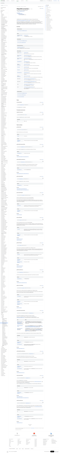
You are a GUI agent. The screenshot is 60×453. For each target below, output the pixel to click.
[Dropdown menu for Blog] (28, 1)
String (20, 52)
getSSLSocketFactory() (19, 422)
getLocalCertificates (26, 64)
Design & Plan (12, 0)
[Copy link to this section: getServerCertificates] (23, 285)
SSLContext (20, 322)
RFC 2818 (29, 20)
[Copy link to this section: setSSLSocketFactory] (23, 400)
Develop (17, 0)
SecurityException (19, 344)
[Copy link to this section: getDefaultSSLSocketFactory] (25, 159)
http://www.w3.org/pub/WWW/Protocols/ (22, 20)
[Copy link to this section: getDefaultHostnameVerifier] (25, 144)
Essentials (8, 0)
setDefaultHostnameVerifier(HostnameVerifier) (23, 156)
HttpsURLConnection (19, 328)
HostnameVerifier (19, 55)
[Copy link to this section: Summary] (20, 26)
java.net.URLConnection (20, 13)
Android (17, 448)
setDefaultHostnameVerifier (27, 78)
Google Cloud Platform (27, 448)
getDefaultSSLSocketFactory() (20, 372)
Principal (20, 245)
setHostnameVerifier (26, 84)
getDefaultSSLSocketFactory (27, 58)
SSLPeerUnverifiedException (19, 262)
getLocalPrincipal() (19, 214)
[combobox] (43, 0)
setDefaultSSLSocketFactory (27, 81)
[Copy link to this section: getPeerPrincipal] (22, 242)
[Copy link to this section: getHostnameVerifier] (23, 176)
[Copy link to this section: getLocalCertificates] (23, 192)
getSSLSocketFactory (26, 72)
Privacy (10, 451)
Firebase (23, 448)
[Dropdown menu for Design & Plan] (15, 1)
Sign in (58, 0)
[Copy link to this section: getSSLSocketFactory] (23, 269)
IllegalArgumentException (19, 342)
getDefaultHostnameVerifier (27, 55)
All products (32, 448)
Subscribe (52, 451)
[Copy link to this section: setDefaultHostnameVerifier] (25, 310)
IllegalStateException (18, 140)
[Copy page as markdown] (31, 8)
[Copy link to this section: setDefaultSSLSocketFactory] (25, 351)
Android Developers (18, 6)
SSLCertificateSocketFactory (31, 326)
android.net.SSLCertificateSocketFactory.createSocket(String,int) (34, 326)
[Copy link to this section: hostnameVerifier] (22, 102)
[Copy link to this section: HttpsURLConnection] (23, 112)
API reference (24, 6)
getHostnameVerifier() (19, 396)
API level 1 (42, 8)
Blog (27, 0)
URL (25, 114)
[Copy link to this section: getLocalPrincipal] (22, 217)
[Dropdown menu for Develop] (19, 1)
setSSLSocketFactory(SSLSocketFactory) (22, 282)
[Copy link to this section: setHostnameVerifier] (23, 375)
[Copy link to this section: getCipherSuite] (21, 127)
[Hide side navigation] (7, 451)
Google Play (22, 0)
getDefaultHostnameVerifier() (20, 317)
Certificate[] (19, 76)
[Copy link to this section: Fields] (19, 100)
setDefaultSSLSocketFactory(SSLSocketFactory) (23, 173)
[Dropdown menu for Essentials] (9, 1)
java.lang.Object (22, 96)
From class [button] (22, 30)
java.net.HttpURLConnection (23, 30)
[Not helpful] (42, 6)
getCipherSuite (26, 52)
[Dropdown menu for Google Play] (24, 1)
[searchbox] (4, 5)
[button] (4, 11)
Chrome (20, 448)
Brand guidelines (15, 451)
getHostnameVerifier (26, 61)
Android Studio (55, 0)
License (12, 451)
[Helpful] (41, 6)
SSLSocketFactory (19, 72)
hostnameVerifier (26, 35)
